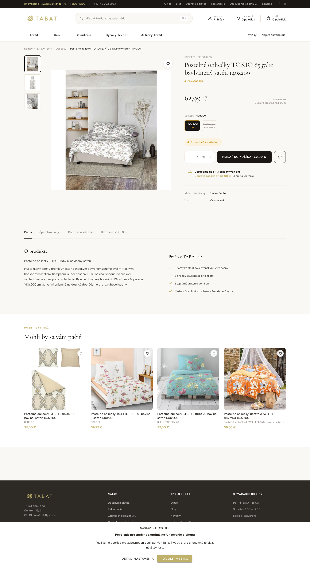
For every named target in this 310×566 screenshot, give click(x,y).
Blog (178, 3)
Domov (28, 48)
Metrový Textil (151, 35)
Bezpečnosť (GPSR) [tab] (114, 232)
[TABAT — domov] (42, 18)
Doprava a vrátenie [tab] (80, 232)
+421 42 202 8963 (105, 3)
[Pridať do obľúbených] (168, 63)
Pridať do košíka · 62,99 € (244, 157)
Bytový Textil (115, 35)
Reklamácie (218, 3)
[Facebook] (279, 4)
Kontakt (267, 3)
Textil (34, 35)
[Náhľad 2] (32, 82)
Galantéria (83, 35)
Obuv (57, 35)
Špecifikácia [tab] (50, 232)
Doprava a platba (196, 3)
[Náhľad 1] (32, 63)
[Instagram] (284, 4)
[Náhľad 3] (32, 101)
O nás (167, 3)
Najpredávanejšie (274, 35)
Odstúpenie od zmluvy (243, 3)
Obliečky (61, 48)
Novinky (251, 35)
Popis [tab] (28, 232)
